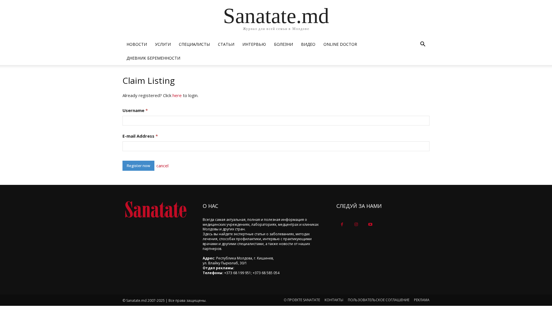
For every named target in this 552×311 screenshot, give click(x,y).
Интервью (254, 44)
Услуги (163, 44)
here (177, 95)
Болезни (283, 44)
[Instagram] (356, 224)
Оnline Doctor (340, 44)
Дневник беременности (153, 58)
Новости (136, 44)
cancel (162, 165)
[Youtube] (370, 224)
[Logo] (155, 209)
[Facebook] (342, 224)
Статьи (226, 44)
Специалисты (194, 44)
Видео (308, 44)
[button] (423, 45)
